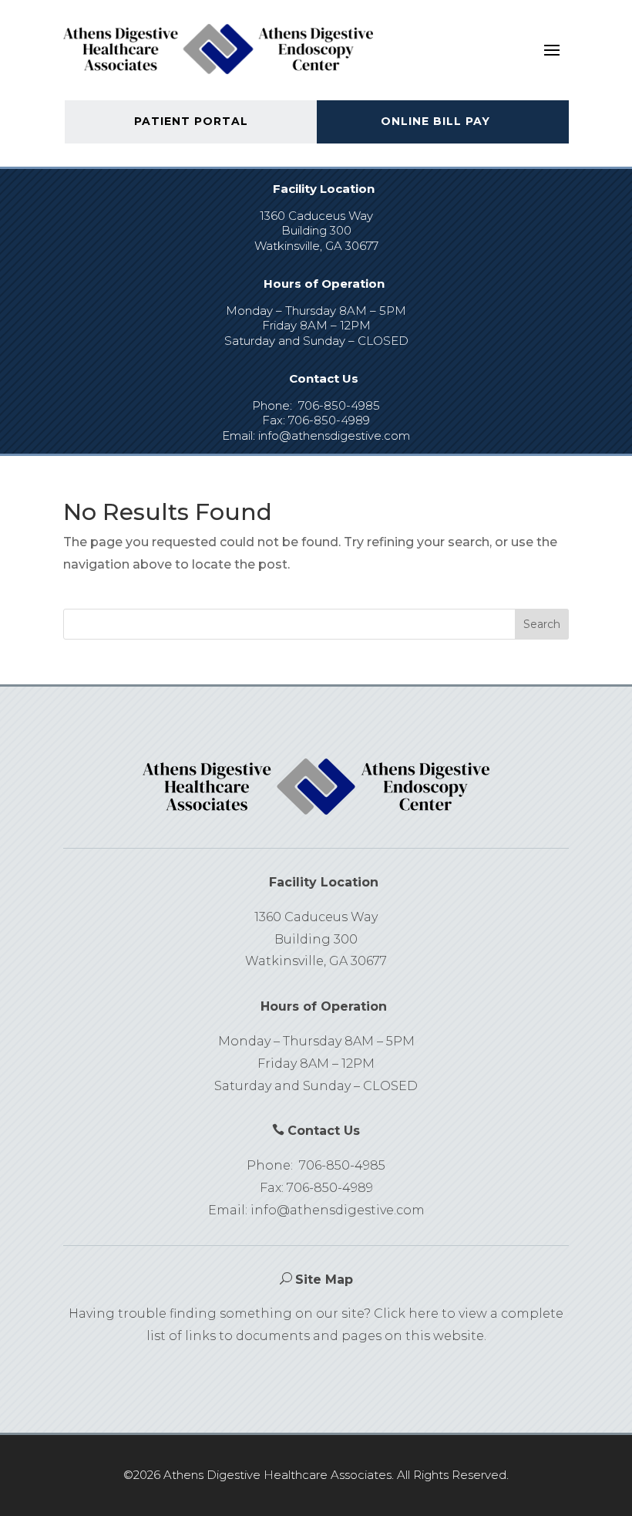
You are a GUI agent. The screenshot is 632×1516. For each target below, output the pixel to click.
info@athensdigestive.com (334, 435)
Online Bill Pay (435, 121)
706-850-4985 (339, 405)
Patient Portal (191, 121)
